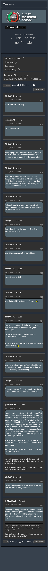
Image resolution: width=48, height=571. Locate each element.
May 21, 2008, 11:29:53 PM (13, 272)
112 (31, 85)
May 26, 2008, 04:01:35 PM (13, 408)
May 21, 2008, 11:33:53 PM (13, 360)
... (28, 85)
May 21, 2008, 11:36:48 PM (13, 384)
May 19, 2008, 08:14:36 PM (13, 172)
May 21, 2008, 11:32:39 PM (13, 320)
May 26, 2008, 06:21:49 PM (13, 505)
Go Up (5, 542)
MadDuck (11, 404)
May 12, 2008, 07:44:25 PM (13, 148)
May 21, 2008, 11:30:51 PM (13, 296)
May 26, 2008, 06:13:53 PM (13, 481)
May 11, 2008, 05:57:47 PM (13, 124)
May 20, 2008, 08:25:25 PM (13, 200)
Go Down (6, 85)
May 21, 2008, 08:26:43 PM (13, 224)
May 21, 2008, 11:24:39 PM (13, 248)
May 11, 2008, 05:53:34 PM (13, 100)
